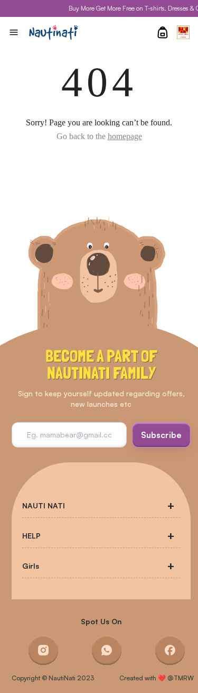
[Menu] (13, 32)
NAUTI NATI (43, 505)
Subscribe (161, 435)
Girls (30, 565)
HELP (31, 535)
